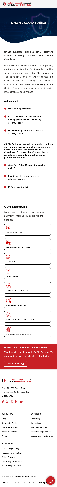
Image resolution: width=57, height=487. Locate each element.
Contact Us (29, 482)
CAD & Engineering (10, 448)
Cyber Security (37, 423)
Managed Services (39, 427)
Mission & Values (9, 431)
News (4, 436)
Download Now (14, 364)
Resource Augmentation (41, 431)
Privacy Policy (45, 482)
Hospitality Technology (12, 461)
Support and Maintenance (42, 436)
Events (5, 482)
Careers (16, 482)
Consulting (35, 419)
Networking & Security (11, 466)
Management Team (10, 427)
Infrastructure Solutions (12, 453)
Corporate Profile (9, 423)
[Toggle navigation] (45, 4)
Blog (4, 419)
